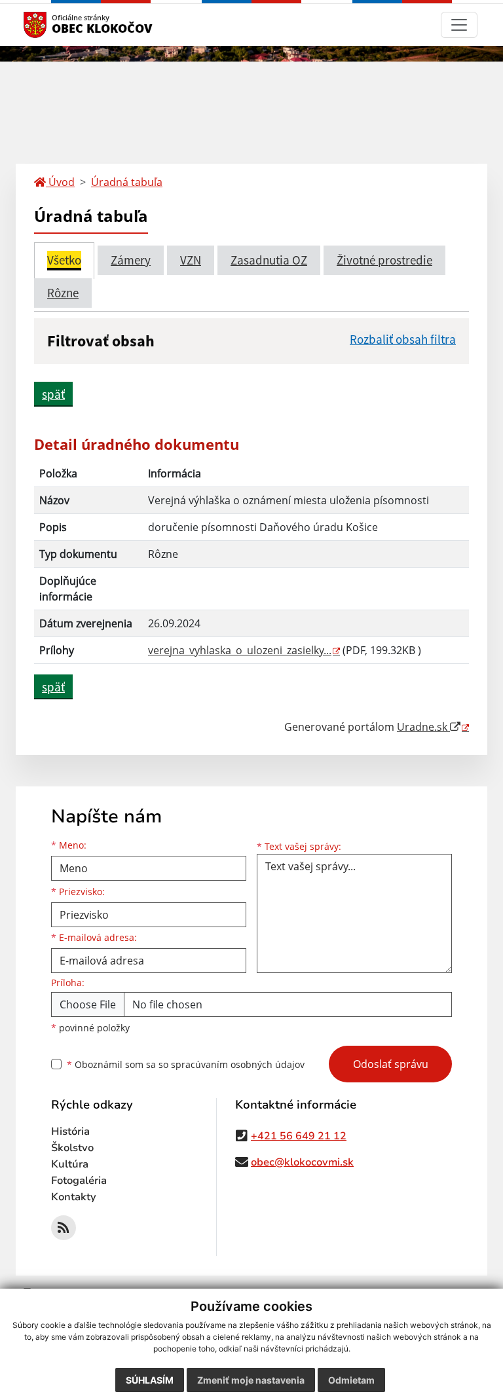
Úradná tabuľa (126, 182)
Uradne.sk (423, 727)
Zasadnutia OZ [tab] (269, 260)
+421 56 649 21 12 (298, 1136)
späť (53, 394)
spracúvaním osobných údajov (238, 1064)
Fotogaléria (79, 1180)
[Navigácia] (459, 25)
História (70, 1131)
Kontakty (73, 1197)
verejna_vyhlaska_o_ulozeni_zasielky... (239, 650)
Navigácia (55, 24)
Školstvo (72, 1148)
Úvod (60, 182)
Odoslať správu (390, 1064)
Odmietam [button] (351, 1380)
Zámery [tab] (131, 260)
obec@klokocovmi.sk (302, 1162)
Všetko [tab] (64, 260)
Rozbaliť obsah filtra (403, 339)
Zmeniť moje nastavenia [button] (251, 1380)
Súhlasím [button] (150, 1380)
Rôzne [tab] (63, 293)
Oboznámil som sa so (186, 1064)
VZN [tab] (190, 260)
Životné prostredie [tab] (384, 260)
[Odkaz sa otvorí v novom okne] (63, 1227)
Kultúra (69, 1164)
